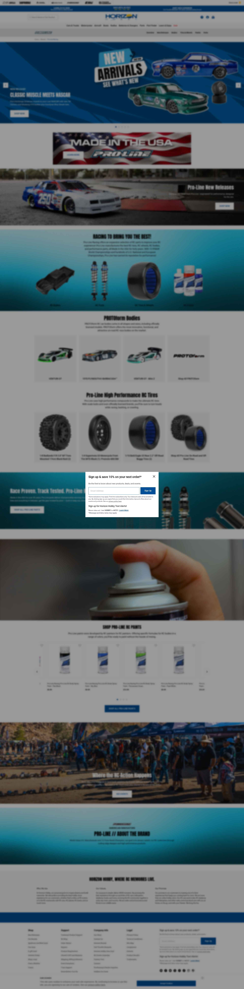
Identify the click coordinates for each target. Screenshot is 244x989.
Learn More (123, 510)
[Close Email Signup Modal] (154, 476)
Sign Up (147, 490)
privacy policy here (115, 501)
